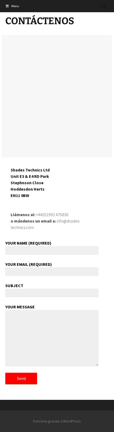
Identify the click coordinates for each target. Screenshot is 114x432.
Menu (15, 6)
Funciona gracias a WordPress (57, 421)
